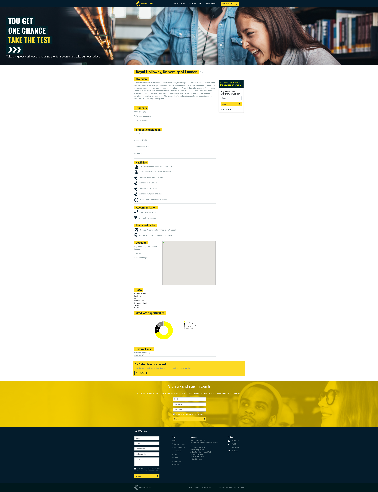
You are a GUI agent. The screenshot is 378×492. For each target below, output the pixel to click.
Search (224, 104)
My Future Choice (206, 487)
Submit (138, 476)
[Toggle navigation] (242, 4)
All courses (175, 465)
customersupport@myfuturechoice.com (204, 443)
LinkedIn (235, 451)
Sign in (174, 454)
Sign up (176, 419)
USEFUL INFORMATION (195, 3)
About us (175, 458)
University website (141, 353)
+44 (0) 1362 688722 (197, 440)
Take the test (227, 4)
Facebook (235, 447)
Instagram (235, 440)
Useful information (178, 447)
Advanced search (227, 109)
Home (174, 440)
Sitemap (197, 487)
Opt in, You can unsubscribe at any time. (189, 414)
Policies (191, 487)
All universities (177, 461)
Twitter (234, 444)
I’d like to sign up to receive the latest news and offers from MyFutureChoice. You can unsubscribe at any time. (146, 470)
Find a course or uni (178, 444)
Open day (137, 355)
